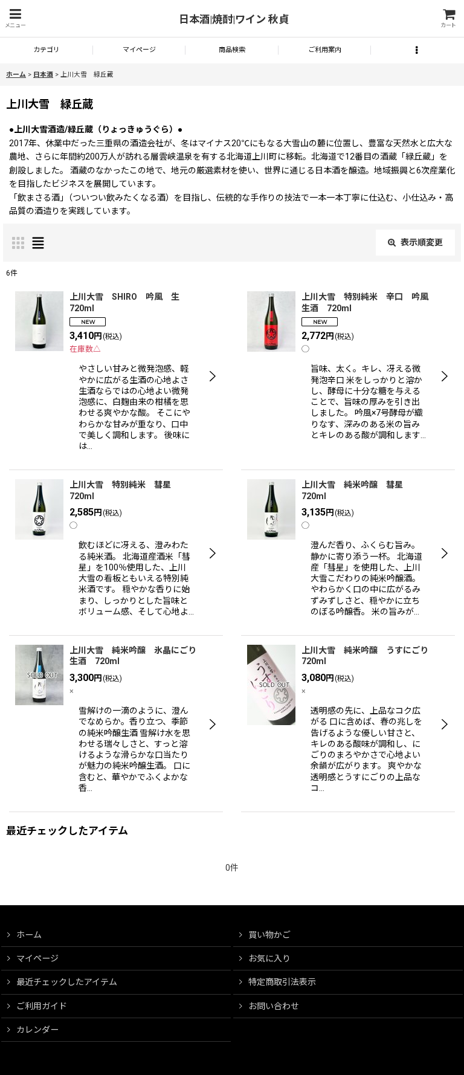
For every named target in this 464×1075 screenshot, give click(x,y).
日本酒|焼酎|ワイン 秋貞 (234, 19)
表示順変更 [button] (422, 242)
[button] (15, 18)
